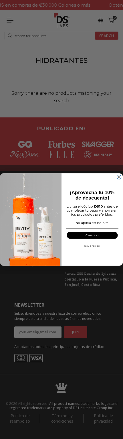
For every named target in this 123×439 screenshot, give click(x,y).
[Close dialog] (119, 177)
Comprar (92, 235)
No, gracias (92, 246)
